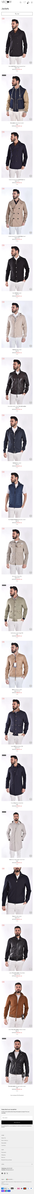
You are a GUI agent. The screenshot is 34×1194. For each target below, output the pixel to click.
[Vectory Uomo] (6, 2)
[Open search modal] (20, 2)
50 (18, 407)
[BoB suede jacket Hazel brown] (17, 664)
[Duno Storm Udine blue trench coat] (17, 777)
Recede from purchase (6, 1159)
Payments (3, 1152)
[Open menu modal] (31, 2)
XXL (18, 67)
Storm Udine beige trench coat (17, 859)
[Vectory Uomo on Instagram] (5, 1174)
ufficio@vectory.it (7, 1169)
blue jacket (17, 462)
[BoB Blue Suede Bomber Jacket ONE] (17, 720)
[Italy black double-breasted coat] (17, 40)
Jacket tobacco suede (17, 1029)
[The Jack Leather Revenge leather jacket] (17, 1060)
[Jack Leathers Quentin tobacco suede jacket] (17, 1004)
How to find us (4, 1140)
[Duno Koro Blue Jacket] (17, 890)
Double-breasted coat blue (17, 179)
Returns (3, 1157)
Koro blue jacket (17, 916)
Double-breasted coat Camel (17, 236)
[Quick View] (31, 62)
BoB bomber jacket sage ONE (17, 633)
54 (19, 691)
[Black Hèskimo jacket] (17, 267)
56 (19, 974)
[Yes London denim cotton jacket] (17, 97)
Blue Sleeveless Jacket (17, 519)
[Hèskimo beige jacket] (17, 324)
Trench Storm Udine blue (17, 802)
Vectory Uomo (10, 1181)
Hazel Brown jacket (17, 689)
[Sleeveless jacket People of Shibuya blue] (17, 494)
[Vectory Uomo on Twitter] (7, 1174)
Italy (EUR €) (10, 1179)
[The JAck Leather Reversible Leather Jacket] (17, 380)
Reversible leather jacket (17, 406)
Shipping (3, 1155)
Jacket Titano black (17, 972)
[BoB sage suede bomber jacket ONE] (17, 607)
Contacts (3, 1145)
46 (18, 294)
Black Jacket (17, 293)
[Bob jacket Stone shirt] (17, 550)
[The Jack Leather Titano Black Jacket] (17, 947)
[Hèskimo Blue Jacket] (17, 437)
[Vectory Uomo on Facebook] (2, 1174)
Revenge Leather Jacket (17, 1086)
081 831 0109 (6, 1168)
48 (18, 521)
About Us (3, 1138)
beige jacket (17, 349)
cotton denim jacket (17, 123)
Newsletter (3, 1143)
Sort (18, 13)
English (2, 1179)
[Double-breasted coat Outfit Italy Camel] (17, 210)
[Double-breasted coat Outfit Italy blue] (17, 154)
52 (18, 351)
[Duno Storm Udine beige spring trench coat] (17, 834)
